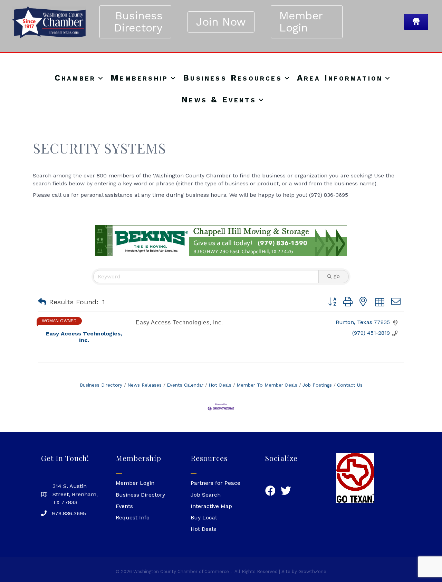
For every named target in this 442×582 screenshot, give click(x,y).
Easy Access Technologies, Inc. (179, 322)
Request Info (133, 517)
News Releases (144, 385)
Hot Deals (220, 385)
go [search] (337, 276)
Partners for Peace (215, 483)
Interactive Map (211, 506)
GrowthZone (312, 571)
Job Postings (317, 385)
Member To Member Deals (267, 385)
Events (124, 506)
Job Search (206, 494)
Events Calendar (185, 385)
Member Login (135, 483)
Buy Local (204, 517)
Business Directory (101, 385)
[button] (42, 302)
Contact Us (350, 385)
